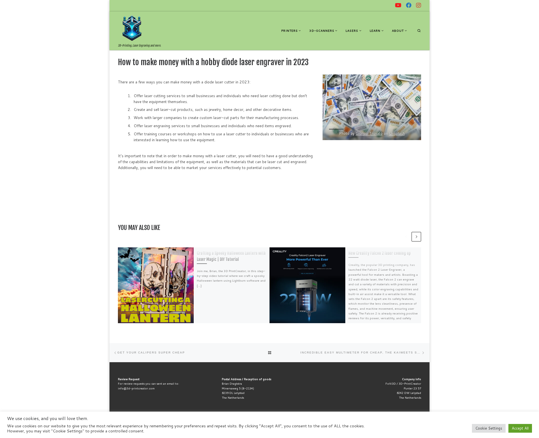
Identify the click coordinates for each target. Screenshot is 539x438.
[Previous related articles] (406, 236)
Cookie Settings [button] (488, 428)
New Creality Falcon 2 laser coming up (379, 253)
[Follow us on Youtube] (398, 5)
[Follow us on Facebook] (409, 5)
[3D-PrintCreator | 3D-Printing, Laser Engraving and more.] (132, 28)
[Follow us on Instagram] (418, 5)
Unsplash (397, 133)
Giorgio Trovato (368, 133)
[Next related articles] (416, 236)
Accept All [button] (520, 428)
